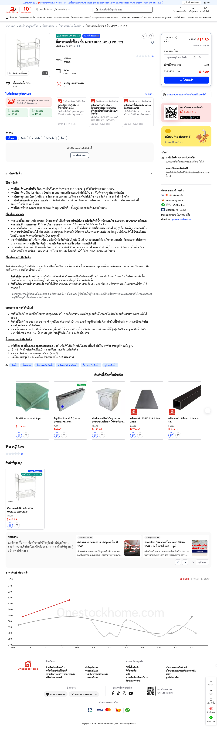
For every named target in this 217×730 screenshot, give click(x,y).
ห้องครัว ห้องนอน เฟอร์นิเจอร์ (199, 17)
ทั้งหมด (11, 138)
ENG (209, 2)
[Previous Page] (178, 562)
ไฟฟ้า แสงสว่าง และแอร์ (81, 17)
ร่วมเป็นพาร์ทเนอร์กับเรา (96, 673)
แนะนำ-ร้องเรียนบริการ (137, 677)
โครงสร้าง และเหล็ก (27, 17)
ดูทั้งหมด (148, 94)
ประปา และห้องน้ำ (61, 17)
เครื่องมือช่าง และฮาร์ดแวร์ (131, 17)
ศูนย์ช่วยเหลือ (172, 677)
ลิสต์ (128, 673)
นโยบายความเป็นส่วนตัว (177, 667)
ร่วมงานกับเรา (91, 670)
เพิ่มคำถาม (81, 155)
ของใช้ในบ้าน (179, 17)
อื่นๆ (62, 138)
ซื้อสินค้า (13, 17)
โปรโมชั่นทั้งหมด (192, 2)
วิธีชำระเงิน (131, 670)
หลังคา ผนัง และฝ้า (44, 17)
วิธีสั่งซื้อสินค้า (132, 667)
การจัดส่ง (36, 138)
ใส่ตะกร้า (188, 80)
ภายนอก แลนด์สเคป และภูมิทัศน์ (157, 17)
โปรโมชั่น (50, 138)
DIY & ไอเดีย (44, 9)
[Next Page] (185, 562)
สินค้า (23, 138)
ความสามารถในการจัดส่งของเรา (60, 673)
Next (207, 410)
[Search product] (97, 9)
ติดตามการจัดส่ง (133, 680)
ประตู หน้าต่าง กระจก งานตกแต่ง (105, 17)
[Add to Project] (168, 131)
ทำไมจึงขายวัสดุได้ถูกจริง (57, 670)
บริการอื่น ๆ (62, 9)
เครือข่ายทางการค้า (54, 677)
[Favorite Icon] (144, 36)
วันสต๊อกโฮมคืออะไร (55, 667)
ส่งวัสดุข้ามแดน (92, 667)
